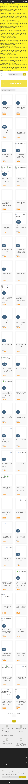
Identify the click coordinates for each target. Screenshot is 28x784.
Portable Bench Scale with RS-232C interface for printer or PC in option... (7, 466)
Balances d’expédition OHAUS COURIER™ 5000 (21, 298)
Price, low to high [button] (6, 90)
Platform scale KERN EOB (7, 155)
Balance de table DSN (7, 131)
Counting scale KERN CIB (7, 345)
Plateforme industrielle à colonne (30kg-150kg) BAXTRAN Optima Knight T (21, 157)
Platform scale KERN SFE (7, 606)
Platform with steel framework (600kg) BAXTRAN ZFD (7, 631)
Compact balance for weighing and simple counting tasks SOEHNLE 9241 (21, 323)
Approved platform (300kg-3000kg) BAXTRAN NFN (21, 702)
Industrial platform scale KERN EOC (21, 369)
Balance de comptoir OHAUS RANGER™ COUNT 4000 (7, 679)
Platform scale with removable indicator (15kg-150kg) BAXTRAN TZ (7, 181)
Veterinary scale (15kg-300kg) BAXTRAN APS (7, 227)
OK (24, 74)
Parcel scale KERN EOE (21, 202)
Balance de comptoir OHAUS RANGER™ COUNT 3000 (7, 584)
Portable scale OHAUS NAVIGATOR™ (21, 464)
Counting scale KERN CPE (21, 345)
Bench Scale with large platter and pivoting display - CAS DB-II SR (21, 490)
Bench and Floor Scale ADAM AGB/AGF (7, 654)
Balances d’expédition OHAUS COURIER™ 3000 (7, 203)
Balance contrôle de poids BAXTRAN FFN (21, 226)
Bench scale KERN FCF (21, 274)
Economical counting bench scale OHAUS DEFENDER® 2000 (21, 584)
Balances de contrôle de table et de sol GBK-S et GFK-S (21, 536)
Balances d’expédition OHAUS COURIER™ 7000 (7, 536)
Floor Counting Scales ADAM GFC (21, 654)
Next (14, 716)
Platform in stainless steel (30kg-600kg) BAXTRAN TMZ (7, 298)
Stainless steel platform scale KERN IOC (7, 441)
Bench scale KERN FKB (7, 488)
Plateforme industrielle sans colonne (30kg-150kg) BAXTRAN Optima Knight (21, 181)
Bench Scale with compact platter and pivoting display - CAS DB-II (7, 513)
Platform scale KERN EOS (21, 559)
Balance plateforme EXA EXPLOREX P (21, 416)
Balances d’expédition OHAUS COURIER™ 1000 (21, 132)
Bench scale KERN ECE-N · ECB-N (21, 107)
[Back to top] (14, 721)
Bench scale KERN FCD (7, 274)
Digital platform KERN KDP (7, 559)
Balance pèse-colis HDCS (7, 107)
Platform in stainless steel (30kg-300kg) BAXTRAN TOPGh (7, 702)
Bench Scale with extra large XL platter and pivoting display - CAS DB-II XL (21, 632)
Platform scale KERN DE (7, 250)
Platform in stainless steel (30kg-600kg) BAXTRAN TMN (7, 370)
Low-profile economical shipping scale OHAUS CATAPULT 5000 (7, 394)
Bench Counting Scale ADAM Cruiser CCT (7, 417)
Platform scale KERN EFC (21, 440)
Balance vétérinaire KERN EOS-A (21, 678)
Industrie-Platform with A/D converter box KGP (21, 512)
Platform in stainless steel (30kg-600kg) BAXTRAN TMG (21, 607)
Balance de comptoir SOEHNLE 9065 (21, 393)
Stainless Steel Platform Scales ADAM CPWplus (21, 251)
